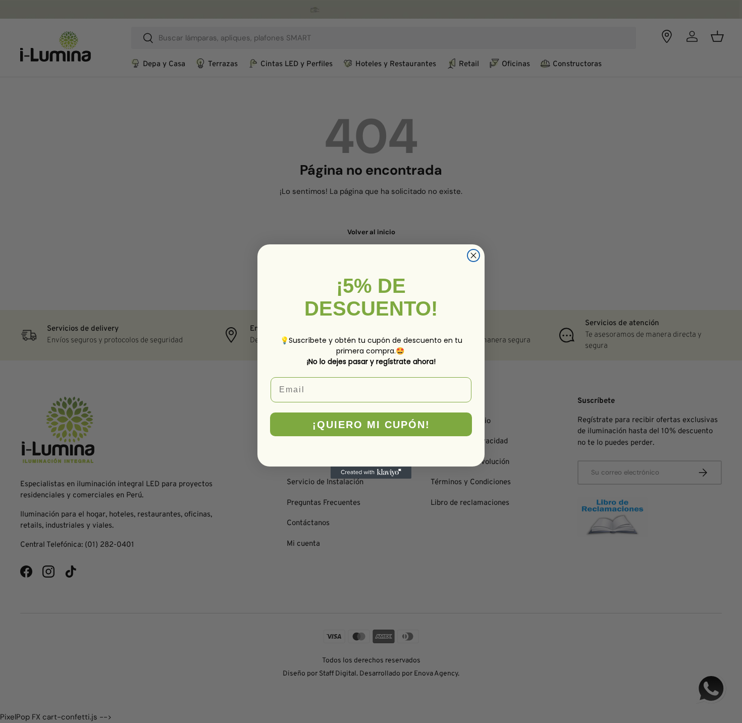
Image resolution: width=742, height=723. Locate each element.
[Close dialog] (473, 255)
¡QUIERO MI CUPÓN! (371, 424)
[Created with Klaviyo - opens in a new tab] (371, 473)
